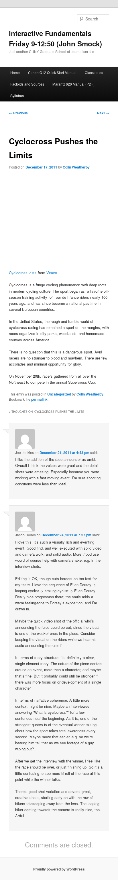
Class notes (94, 72)
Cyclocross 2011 (23, 272)
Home (15, 72)
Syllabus (17, 95)
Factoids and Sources (27, 84)
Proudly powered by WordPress (59, 869)
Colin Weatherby (76, 167)
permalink (39, 399)
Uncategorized (59, 394)
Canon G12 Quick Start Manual (52, 72)
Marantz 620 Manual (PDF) (73, 84)
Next (103, 113)
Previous (18, 113)
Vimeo (51, 272)
